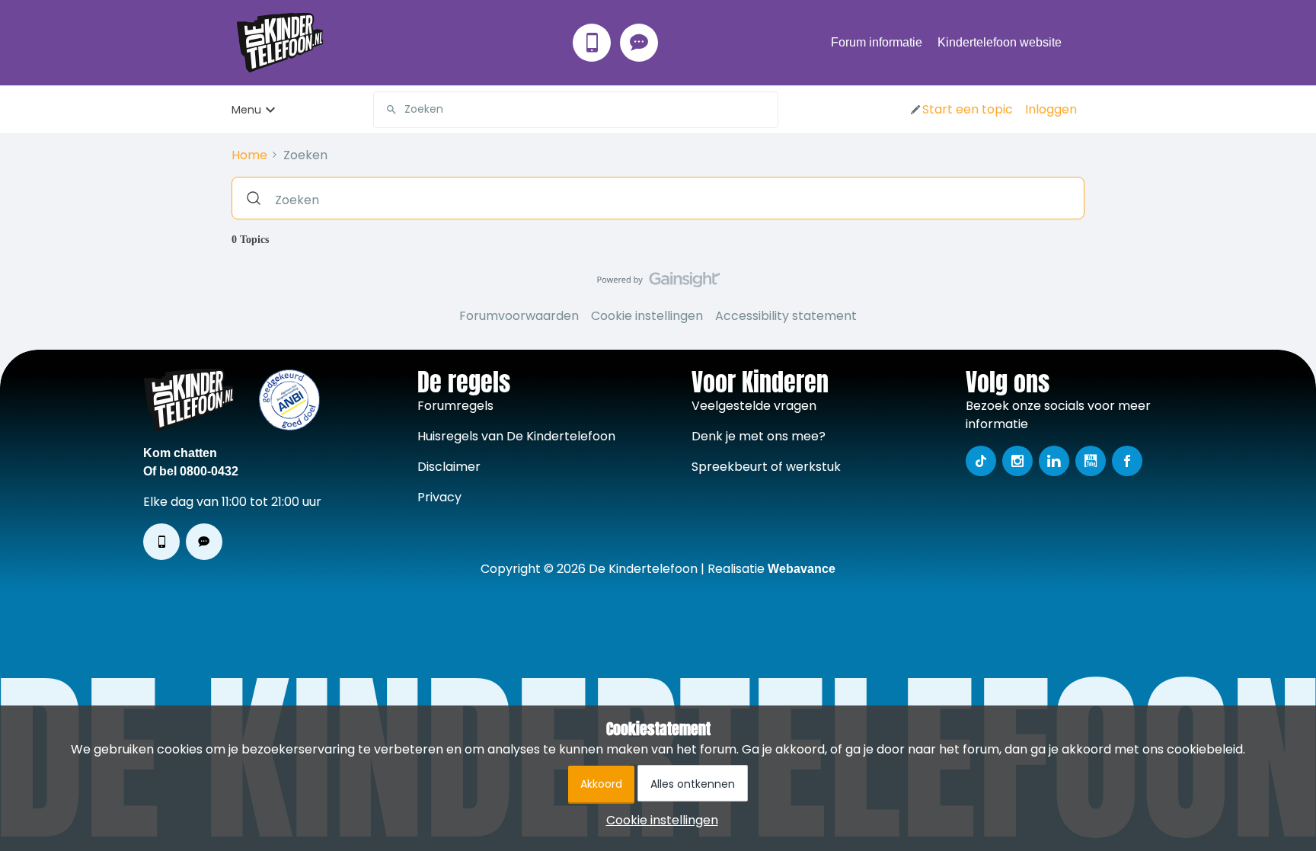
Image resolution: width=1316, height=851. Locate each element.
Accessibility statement (786, 316)
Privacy (439, 497)
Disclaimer (449, 466)
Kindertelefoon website (999, 42)
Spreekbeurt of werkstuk (766, 466)
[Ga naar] (385, 109)
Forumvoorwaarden (519, 316)
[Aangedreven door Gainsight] (658, 283)
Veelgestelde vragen (754, 405)
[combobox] (575, 109)
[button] (961, 110)
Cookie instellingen (647, 316)
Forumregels (455, 405)
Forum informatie (876, 42)
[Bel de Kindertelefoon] (592, 43)
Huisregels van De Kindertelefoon (516, 436)
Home (249, 155)
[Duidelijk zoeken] (766, 109)
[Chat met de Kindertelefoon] (639, 43)
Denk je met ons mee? (759, 436)
